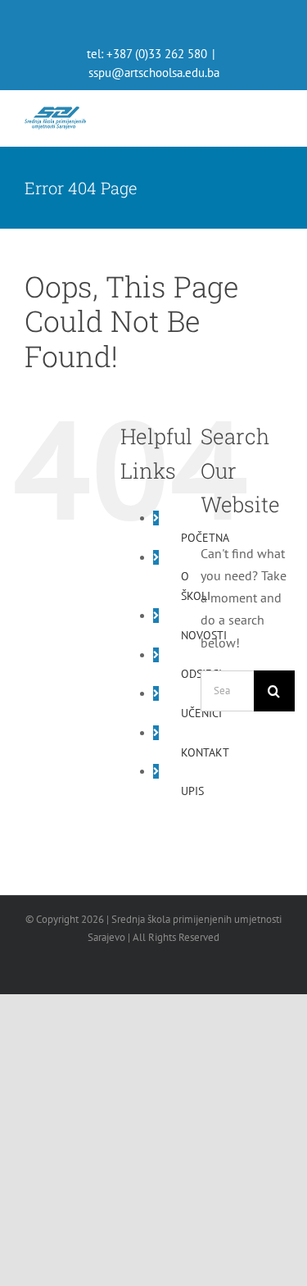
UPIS (192, 791)
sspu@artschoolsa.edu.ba (153, 72)
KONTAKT (205, 752)
